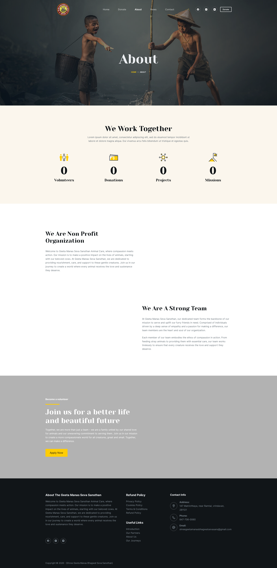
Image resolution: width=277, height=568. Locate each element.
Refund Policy (133, 512)
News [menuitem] (153, 9)
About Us (131, 536)
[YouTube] (214, 9)
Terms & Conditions (136, 509)
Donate (226, 9)
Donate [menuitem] (122, 9)
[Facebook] (198, 9)
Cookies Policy (134, 505)
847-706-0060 (187, 519)
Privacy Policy (134, 501)
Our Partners (133, 532)
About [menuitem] (138, 9)
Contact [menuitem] (169, 9)
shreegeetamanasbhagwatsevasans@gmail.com (205, 529)
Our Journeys (133, 540)
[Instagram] (206, 9)
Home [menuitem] (106, 9)
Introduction (132, 529)
